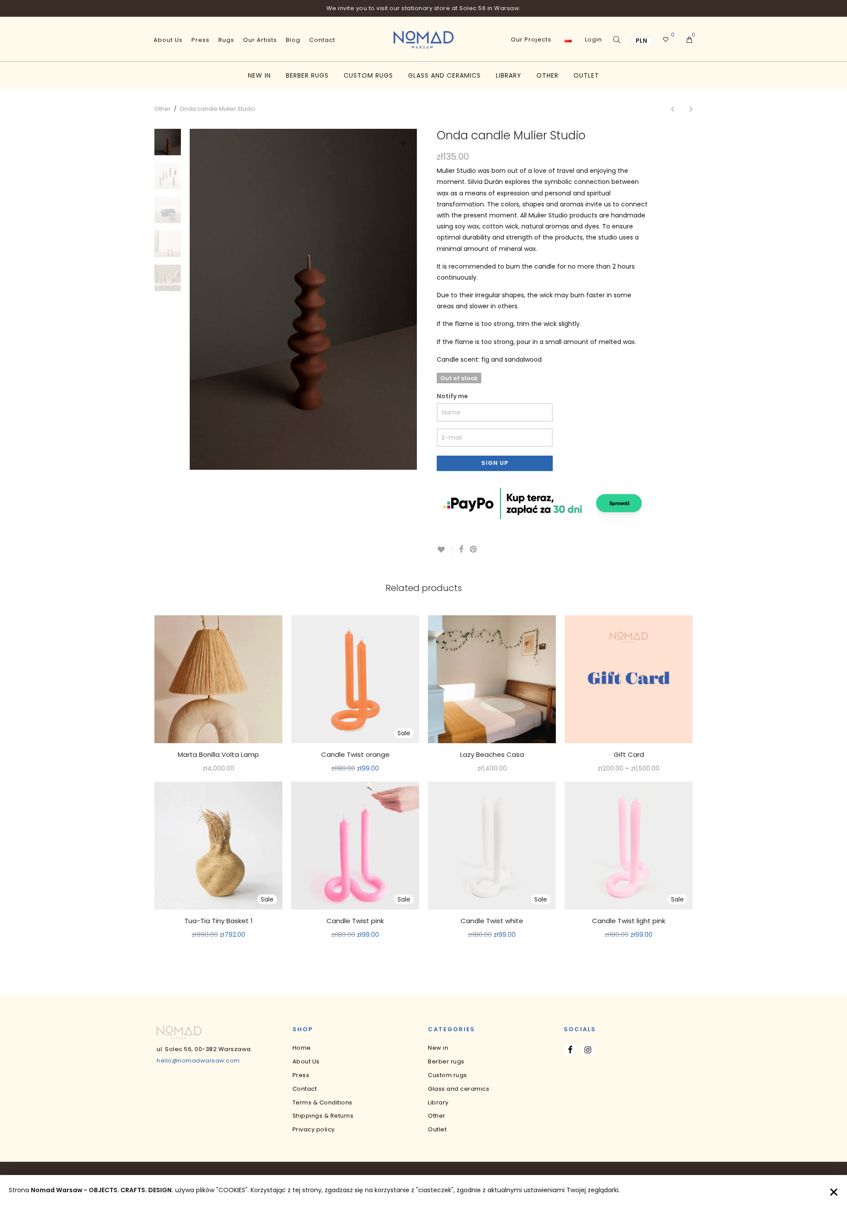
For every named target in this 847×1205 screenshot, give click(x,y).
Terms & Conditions (322, 1102)
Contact (322, 40)
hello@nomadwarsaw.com (198, 1060)
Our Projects (531, 39)
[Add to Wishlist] (444, 550)
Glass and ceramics (444, 75)
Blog (293, 40)
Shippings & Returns (323, 1115)
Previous (211, 299)
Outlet (586, 75)
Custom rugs (368, 75)
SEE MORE (218, 769)
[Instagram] (588, 1049)
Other (547, 75)
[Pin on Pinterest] (474, 549)
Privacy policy (313, 1129)
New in (259, 75)
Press (200, 40)
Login (593, 39)
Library (508, 75)
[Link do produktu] (218, 679)
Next (405, 299)
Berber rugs (307, 75)
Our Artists (260, 40)
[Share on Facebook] (461, 549)
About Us (168, 40)
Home (301, 1048)
